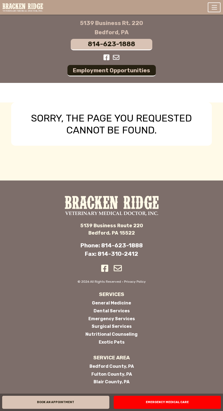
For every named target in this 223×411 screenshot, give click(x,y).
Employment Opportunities (111, 70)
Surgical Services (112, 326)
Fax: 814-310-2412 (111, 253)
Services (111, 294)
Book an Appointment (55, 402)
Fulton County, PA (111, 374)
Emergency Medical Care (167, 402)
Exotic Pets (112, 342)
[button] (214, 7)
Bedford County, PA (111, 366)
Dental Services (112, 310)
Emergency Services (111, 318)
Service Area (111, 358)
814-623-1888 (111, 44)
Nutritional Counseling (111, 334)
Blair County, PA (111, 381)
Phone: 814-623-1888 (111, 245)
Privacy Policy (135, 282)
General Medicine (111, 303)
